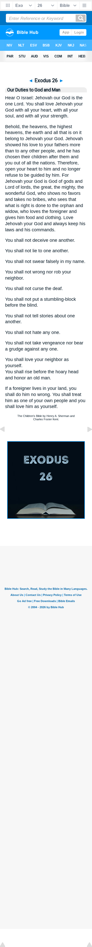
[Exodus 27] (85, 440)
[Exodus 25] (6, 440)
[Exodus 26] (46, 517)
